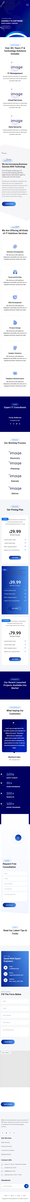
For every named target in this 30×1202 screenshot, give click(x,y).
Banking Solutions (6, 1154)
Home (6, 1195)
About (12, 1195)
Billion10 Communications (9, 4)
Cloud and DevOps (6, 1146)
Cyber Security (5, 1142)
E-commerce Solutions (7, 1150)
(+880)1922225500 (10, 1167)
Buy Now (15, 557)
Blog (18, 1195)
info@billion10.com (9, 1171)
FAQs (24, 1195)
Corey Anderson (15, 418)
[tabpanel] (15, 420)
